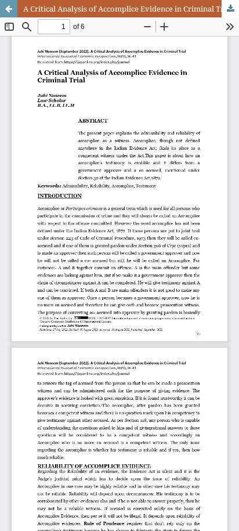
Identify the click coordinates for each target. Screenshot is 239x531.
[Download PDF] (230, 8)
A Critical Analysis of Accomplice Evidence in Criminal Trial (128, 8)
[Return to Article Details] (8, 8)
